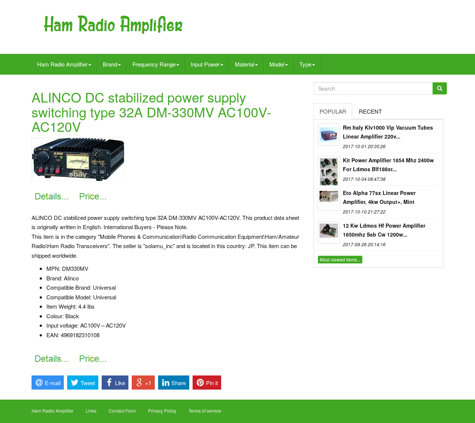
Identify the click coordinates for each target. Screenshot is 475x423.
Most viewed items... (340, 259)
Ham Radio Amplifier (62, 64)
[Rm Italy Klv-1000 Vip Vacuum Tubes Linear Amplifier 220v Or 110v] (329, 134)
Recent (370, 111)
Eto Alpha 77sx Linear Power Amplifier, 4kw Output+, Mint (379, 197)
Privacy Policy (162, 410)
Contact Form (122, 410)
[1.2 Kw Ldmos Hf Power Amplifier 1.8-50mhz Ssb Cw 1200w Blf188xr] (329, 232)
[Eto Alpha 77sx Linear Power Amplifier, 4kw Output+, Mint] (329, 200)
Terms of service (205, 410)
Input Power (205, 64)
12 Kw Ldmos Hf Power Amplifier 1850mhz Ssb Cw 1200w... (384, 230)
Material (244, 64)
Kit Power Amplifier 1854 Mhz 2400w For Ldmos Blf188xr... (388, 164)
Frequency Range (154, 64)
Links (91, 410)
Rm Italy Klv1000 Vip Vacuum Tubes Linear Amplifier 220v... (388, 132)
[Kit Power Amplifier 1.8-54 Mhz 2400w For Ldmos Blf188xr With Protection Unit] (329, 167)
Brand (110, 64)
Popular (333, 111)
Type (305, 64)
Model (276, 64)
